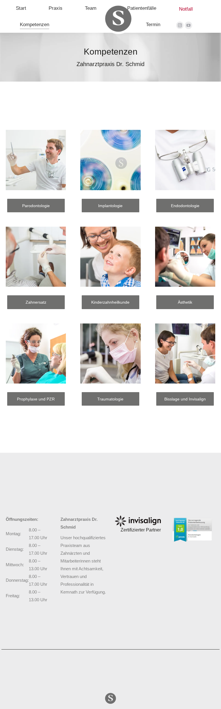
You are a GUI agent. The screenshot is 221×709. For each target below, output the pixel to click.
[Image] (138, 521)
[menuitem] (21, 8)
